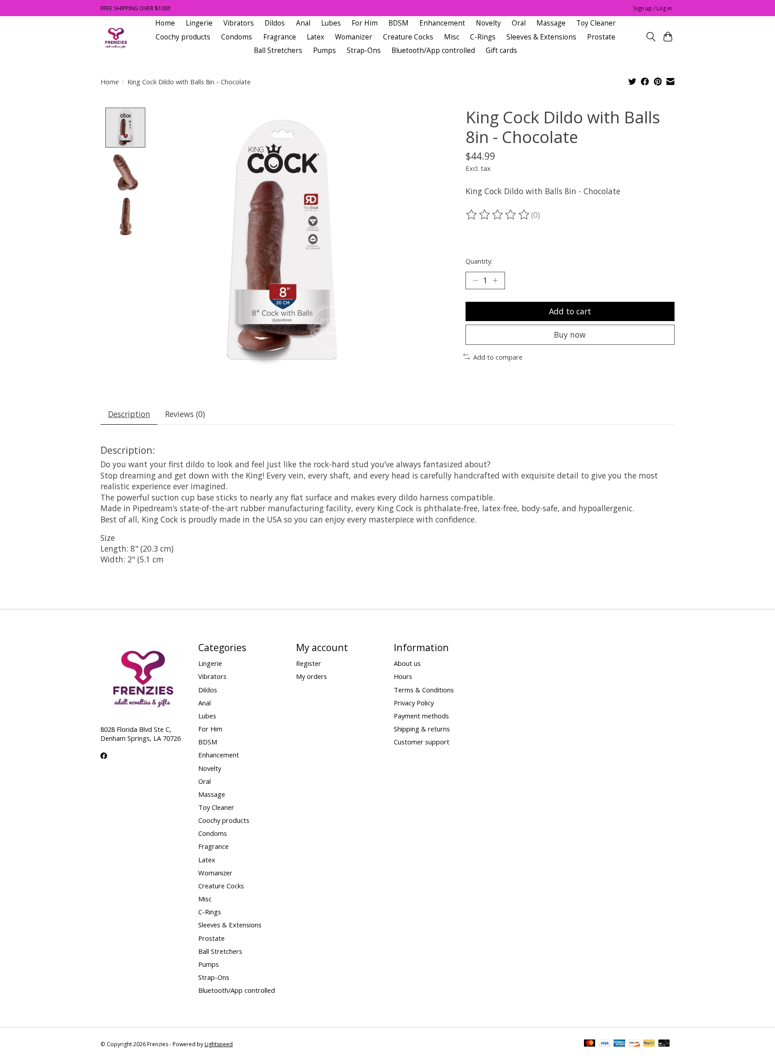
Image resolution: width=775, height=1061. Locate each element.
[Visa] (604, 1043)
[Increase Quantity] (495, 280)
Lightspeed (219, 1044)
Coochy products (183, 37)
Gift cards (501, 50)
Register (308, 663)
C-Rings (483, 37)
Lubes (331, 23)
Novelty (488, 23)
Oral (519, 23)
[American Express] (619, 1043)
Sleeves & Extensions (541, 37)
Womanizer (353, 37)
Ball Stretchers (278, 50)
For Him (365, 23)
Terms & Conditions (424, 689)
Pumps (324, 50)
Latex (315, 37)
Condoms (236, 37)
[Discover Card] (634, 1043)
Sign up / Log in (652, 8)
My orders (311, 676)
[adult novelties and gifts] (115, 37)
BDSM (398, 23)
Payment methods (421, 715)
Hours (403, 676)
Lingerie (199, 23)
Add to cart (570, 311)
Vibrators (238, 23)
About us (407, 663)
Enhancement (442, 23)
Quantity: (479, 261)
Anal (303, 23)
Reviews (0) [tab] (185, 414)
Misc (451, 37)
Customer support (421, 741)
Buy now (570, 334)
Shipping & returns (422, 728)
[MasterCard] (590, 1043)
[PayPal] (649, 1043)
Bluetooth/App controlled (433, 50)
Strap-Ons (364, 50)
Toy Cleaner (596, 23)
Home (165, 23)
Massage (551, 23)
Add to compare (497, 356)
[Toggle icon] (650, 37)
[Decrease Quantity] (475, 280)
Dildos (275, 23)
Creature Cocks (408, 37)
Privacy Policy (414, 702)
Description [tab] (129, 414)
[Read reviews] (498, 215)
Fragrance (279, 37)
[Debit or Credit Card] (664, 1043)
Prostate (601, 37)
